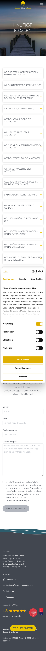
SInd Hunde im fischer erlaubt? (20, 195)
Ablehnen (23, 377)
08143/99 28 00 (12, 579)
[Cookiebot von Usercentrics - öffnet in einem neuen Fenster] (32, 272)
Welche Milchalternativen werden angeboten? (22, 146)
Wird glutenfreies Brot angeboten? (16, 133)
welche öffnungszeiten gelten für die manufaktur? (21, 232)
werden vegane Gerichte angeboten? (17, 120)
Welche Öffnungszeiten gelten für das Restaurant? (21, 73)
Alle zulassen (23, 360)
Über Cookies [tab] (37, 279)
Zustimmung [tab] (9, 279)
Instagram (10, 591)
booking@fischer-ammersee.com (19, 585)
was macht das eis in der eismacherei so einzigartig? (23, 258)
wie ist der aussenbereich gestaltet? (18, 170)
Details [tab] (22, 279)
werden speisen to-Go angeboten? (23, 158)
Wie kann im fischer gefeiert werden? (19, 206)
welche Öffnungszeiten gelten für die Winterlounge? (21, 183)
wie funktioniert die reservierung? (22, 85)
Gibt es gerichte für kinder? (19, 108)
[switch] (39, 332)
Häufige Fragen (8, 629)
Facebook (10, 597)
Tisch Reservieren (23, 628)
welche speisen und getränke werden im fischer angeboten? (22, 96)
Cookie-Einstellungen (11, 632)
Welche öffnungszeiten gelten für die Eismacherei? (21, 245)
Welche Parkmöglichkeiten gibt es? (21, 219)
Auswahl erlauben (23, 368)
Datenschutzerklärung (16, 500)
